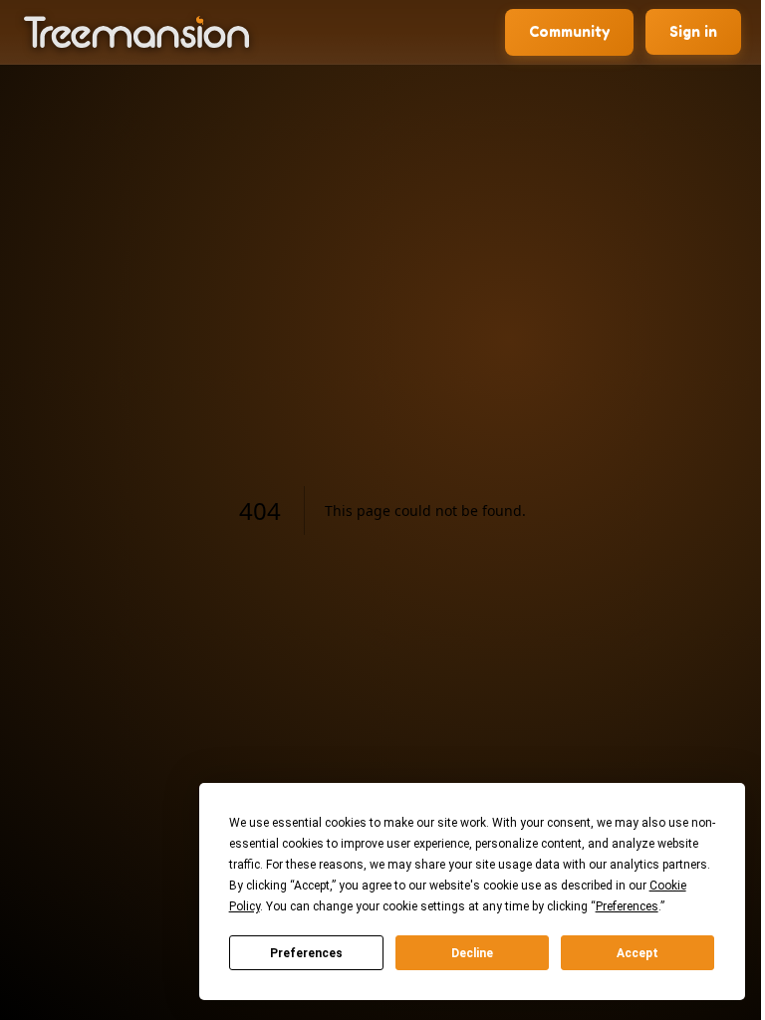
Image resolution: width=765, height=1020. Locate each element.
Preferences (306, 953)
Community (569, 31)
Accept (637, 953)
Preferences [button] (627, 906)
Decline (472, 953)
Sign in (693, 31)
